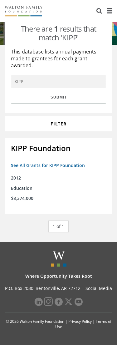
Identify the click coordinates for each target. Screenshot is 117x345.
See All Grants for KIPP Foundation (48, 165)
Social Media (98, 288)
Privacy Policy (80, 321)
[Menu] (109, 11)
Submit (59, 97)
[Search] (99, 11)
